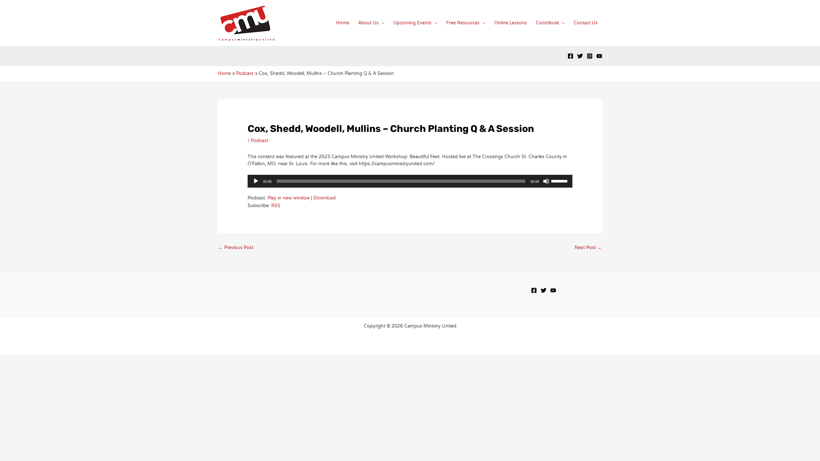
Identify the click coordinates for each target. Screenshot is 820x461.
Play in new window (288, 198)
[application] (410, 181)
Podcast (259, 140)
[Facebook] (570, 56)
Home (342, 23)
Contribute (547, 23)
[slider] (560, 180)
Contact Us (586, 23)
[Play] (256, 181)
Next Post (588, 247)
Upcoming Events (412, 23)
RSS (275, 205)
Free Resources (463, 23)
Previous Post (235, 247)
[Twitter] (580, 56)
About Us (368, 23)
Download (325, 198)
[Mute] (546, 181)
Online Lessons (510, 23)
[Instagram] (590, 56)
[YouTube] (599, 56)
